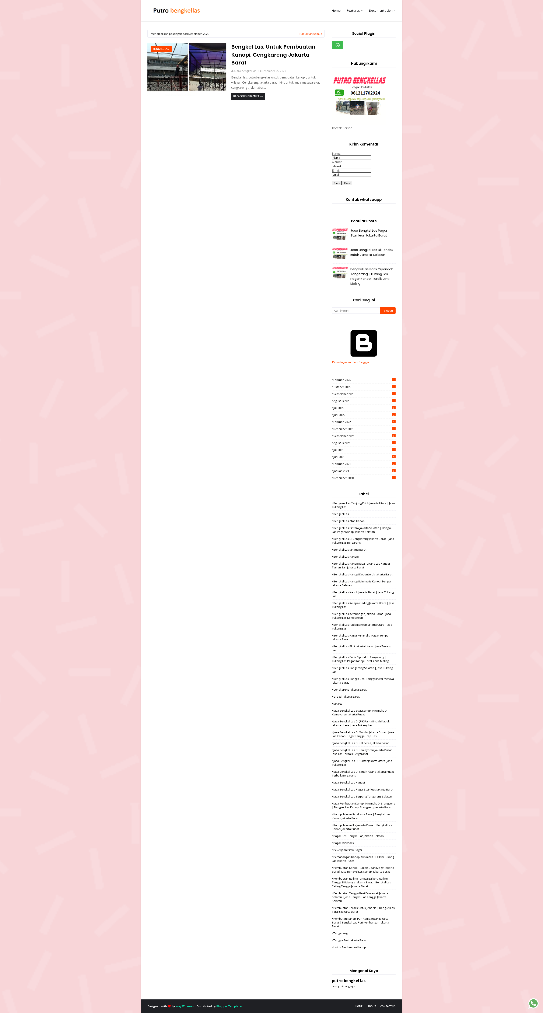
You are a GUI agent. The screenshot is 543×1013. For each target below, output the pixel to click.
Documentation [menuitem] (381, 10)
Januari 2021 (364, 471)
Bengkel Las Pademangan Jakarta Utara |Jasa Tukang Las (362, 626)
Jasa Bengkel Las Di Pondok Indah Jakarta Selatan (371, 252)
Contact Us (388, 1006)
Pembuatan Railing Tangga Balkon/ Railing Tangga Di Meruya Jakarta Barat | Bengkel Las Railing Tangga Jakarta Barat (361, 882)
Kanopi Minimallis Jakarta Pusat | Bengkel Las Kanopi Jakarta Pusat (362, 827)
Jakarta (338, 703)
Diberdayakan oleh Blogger (350, 362)
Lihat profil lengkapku (344, 986)
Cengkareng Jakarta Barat (350, 689)
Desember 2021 (364, 429)
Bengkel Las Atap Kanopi (349, 521)
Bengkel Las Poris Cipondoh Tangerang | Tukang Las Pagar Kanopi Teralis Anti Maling (371, 276)
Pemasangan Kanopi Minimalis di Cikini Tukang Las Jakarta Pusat (363, 859)
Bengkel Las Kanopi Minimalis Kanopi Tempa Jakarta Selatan (361, 583)
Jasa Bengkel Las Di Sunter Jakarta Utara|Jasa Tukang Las (362, 763)
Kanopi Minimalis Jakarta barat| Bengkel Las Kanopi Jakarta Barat (361, 816)
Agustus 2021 (364, 443)
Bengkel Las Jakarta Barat (349, 549)
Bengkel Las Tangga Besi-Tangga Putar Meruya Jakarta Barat (363, 680)
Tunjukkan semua (310, 34)
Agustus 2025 (364, 401)
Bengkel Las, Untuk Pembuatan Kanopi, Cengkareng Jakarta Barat (273, 54)
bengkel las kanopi (346, 556)
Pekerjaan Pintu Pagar (347, 850)
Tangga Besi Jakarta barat (350, 940)
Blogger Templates (229, 1006)
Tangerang (340, 933)
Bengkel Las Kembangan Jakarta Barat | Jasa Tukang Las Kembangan (361, 616)
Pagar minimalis (343, 843)
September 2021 (364, 436)
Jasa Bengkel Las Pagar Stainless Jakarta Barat (368, 233)
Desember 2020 (364, 478)
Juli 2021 (364, 450)
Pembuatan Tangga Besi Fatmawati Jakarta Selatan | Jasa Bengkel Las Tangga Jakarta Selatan (360, 897)
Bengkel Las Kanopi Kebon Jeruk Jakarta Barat (362, 574)
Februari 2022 (364, 422)
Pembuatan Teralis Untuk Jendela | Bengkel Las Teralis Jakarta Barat (363, 910)
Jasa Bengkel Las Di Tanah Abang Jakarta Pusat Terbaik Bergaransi (363, 773)
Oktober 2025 (364, 387)
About (372, 1006)
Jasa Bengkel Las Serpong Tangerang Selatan (362, 796)
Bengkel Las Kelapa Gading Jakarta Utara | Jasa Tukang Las (363, 605)
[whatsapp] (337, 45)
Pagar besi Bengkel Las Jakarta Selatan (358, 836)
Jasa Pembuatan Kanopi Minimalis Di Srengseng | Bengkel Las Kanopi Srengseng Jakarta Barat (363, 805)
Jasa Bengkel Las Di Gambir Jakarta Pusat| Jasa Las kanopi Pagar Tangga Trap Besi (363, 734)
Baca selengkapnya (246, 96)
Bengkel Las (161, 49)
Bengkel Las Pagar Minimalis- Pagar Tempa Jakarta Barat (360, 637)
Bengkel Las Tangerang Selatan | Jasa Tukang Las (362, 670)
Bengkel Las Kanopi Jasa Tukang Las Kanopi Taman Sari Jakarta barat (361, 565)
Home (358, 1006)
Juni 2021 (364, 457)
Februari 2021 (364, 464)
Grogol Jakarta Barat (346, 696)
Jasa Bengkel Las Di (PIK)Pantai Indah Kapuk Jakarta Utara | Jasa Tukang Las (361, 723)
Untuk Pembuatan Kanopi (350, 947)
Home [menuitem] (336, 10)
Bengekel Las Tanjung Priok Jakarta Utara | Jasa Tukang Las (363, 505)
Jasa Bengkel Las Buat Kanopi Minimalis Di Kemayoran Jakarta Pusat (359, 712)
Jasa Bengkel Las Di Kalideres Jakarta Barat (361, 743)
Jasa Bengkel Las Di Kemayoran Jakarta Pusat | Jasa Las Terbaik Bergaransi (363, 752)
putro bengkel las (245, 71)
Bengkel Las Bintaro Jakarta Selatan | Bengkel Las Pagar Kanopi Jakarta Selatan (362, 530)
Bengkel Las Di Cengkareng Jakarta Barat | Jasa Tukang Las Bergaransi (363, 540)
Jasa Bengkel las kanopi (349, 782)
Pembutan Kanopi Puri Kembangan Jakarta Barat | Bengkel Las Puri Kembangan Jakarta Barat (360, 922)
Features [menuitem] (353, 10)
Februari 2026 (364, 380)
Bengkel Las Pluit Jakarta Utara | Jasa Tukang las (361, 648)
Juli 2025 (364, 408)
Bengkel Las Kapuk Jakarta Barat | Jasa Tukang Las (363, 594)
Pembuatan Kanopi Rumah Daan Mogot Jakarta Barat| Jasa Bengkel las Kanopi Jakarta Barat (363, 869)
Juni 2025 (364, 415)
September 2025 (364, 394)
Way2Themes (185, 1006)
